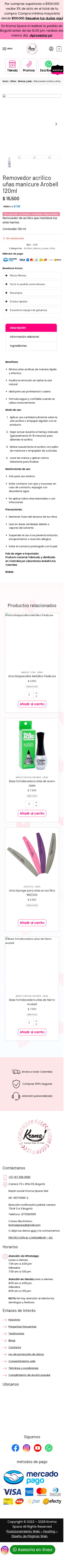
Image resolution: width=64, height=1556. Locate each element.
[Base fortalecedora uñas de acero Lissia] (30, 769)
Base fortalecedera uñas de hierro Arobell (30, 1020)
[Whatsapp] (47, 1468)
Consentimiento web (22, 1381)
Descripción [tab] (18, 336)
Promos (27, 75)
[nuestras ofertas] (55, 74)
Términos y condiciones (23, 1388)
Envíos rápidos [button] (18, 310)
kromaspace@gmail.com (24, 1243)
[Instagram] (25, 1468)
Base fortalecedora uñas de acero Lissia (30, 806)
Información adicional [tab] (24, 345)
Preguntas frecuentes (23, 1347)
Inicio (5, 86)
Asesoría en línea (33, 1550)
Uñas (13, 86)
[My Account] (48, 54)
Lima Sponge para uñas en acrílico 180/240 (30, 913)
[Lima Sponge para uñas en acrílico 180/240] (30, 876)
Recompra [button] (16, 301)
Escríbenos (47, 75)
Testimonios (16, 1353)
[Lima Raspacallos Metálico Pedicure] (30, 662)
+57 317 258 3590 (19, 1195)
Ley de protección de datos (26, 1374)
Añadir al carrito (30, 729)
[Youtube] (36, 1468)
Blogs (12, 1360)
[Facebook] (14, 1468)
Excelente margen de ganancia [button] (28, 318)
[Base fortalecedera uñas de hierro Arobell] (30, 983)
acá (33, 1248)
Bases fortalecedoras (27, 800)
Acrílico (27, 257)
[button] (53, 129)
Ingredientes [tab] (18, 354)
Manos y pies (25, 86)
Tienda (11, 75)
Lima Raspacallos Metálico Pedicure (30, 699)
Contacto (15, 1367)
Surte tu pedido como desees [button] (27, 292)
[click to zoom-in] (32, 129)
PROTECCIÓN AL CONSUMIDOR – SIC (31, 1258)
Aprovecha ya (42, 40)
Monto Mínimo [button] (18, 284)
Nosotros (14, 1340)
